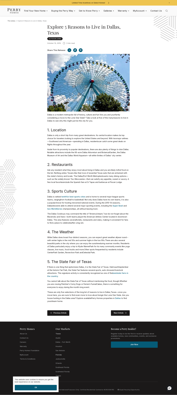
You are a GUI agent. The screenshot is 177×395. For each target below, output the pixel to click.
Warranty (23, 346)
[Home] (14, 11)
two (49, 209)
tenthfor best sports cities (74, 197)
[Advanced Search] (166, 11)
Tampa (58, 376)
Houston (59, 346)
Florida (59, 355)
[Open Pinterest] (81, 50)
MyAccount (24, 355)
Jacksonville (60, 359)
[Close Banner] (169, 2)
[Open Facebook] (75, 50)
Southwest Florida (63, 372)
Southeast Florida (62, 367)
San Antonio (60, 350)
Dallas (118, 298)
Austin (58, 338)
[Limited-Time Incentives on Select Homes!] (108, 3)
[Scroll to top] (169, 379)
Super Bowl (118, 206)
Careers (23, 342)
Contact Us (24, 338)
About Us (23, 334)
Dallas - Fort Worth (63, 342)
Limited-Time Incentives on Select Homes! (88, 3)
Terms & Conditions (27, 359)
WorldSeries (56, 209)
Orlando (59, 363)
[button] (169, 388)
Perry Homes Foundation (29, 350)
